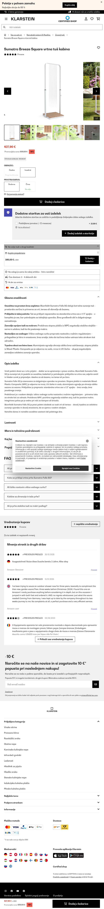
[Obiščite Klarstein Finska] (30, 860)
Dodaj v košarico (54, 201)
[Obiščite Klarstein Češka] (46, 854)
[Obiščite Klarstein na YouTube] (17, 891)
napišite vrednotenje (86, 524)
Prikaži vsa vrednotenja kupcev (56, 639)
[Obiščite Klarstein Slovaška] (41, 854)
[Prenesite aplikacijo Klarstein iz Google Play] (76, 855)
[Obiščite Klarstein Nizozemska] (41, 860)
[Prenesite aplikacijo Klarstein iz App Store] (60, 855)
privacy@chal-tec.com (89, 695)
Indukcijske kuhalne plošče (16, 783)
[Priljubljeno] (91, 19)
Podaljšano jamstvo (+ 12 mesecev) (35, 223)
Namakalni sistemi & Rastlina (39, 35)
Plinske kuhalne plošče (14, 788)
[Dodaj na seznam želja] (98, 47)
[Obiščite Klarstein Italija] (25, 854)
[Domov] (7, 35)
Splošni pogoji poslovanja (37, 895)
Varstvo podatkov (12, 895)
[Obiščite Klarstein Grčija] (10, 866)
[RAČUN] (86, 19)
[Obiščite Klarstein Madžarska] (5, 860)
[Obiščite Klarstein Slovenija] (5, 866)
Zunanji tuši (60, 35)
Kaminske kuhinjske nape (16, 749)
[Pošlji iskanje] (4, 27)
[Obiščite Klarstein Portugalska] (46, 860)
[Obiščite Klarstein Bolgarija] (25, 860)
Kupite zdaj (70, 5)
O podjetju (58, 895)
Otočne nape (10, 744)
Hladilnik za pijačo (13, 766)
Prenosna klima (11, 733)
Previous (7, 91)
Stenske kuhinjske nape (15, 777)
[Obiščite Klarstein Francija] (20, 854)
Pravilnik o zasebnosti (60, 877)
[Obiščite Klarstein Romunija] (20, 860)
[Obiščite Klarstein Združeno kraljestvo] (36, 854)
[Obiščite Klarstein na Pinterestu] (23, 891)
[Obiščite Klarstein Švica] (15, 854)
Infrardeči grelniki (12, 755)
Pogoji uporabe (76, 877)
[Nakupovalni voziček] (98, 19)
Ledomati (8, 760)
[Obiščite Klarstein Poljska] (10, 860)
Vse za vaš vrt (16, 35)
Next (96, 91)
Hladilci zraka (10, 772)
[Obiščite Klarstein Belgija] (36, 860)
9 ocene (21, 54)
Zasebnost (9, 692)
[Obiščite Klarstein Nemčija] (5, 854)
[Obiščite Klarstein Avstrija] (10, 854)
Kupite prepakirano (16, 253)
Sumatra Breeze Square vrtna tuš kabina (20, 38)
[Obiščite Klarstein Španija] (30, 854)
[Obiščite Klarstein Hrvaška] (15, 860)
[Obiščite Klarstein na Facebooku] (11, 891)
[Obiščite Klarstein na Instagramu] (5, 891)
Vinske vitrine (10, 727)
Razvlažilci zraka (12, 738)
